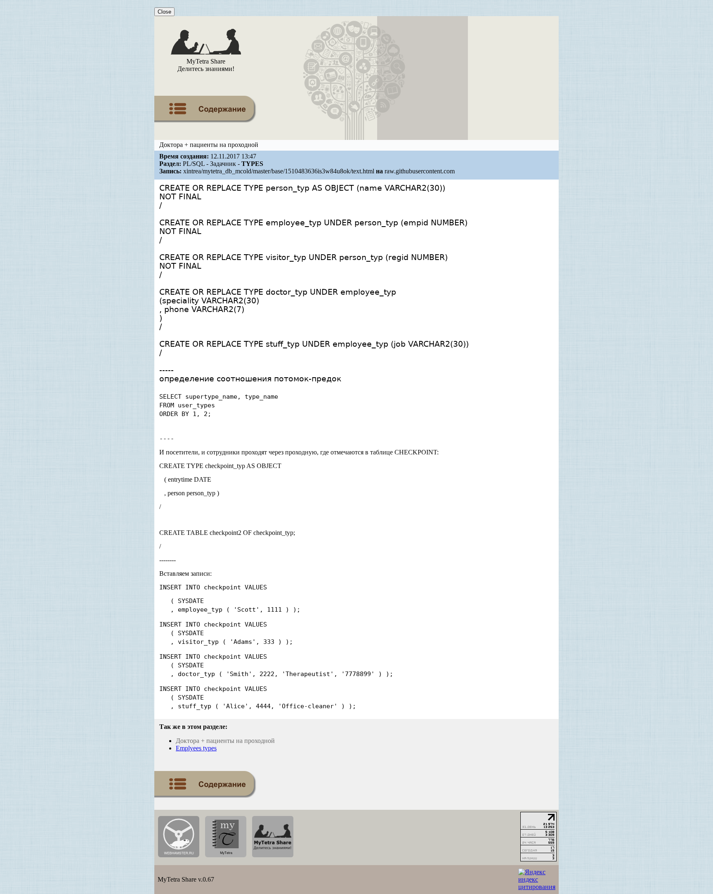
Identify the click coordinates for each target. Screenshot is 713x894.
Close (164, 12)
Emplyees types (196, 748)
